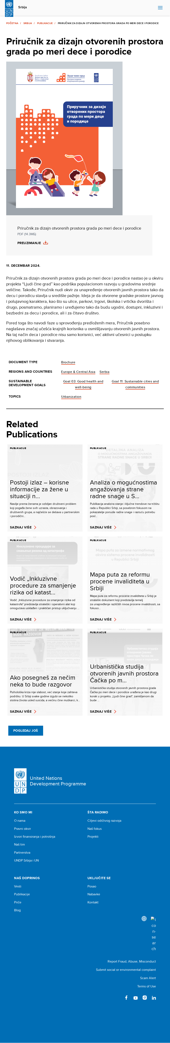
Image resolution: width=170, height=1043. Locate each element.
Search (153, 8)
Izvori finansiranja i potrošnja (34, 836)
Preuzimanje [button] (29, 243)
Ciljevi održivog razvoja (104, 820)
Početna (12, 23)
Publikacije (45, 23)
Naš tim (19, 844)
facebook (126, 998)
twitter (117, 998)
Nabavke (93, 894)
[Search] (153, 934)
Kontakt (92, 902)
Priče (17, 902)
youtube (136, 998)
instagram (145, 998)
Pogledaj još (25, 730)
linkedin (154, 998)
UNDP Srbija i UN (26, 860)
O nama (19, 820)
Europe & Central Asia (78, 371)
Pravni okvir (22, 828)
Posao (91, 886)
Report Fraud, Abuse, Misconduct (132, 961)
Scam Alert (148, 978)
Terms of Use (146, 986)
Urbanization (71, 396)
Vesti (17, 886)
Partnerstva (22, 852)
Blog (17, 910)
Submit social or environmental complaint (126, 969)
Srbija (22, 7)
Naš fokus (94, 828)
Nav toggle (160, 8)
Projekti (92, 836)
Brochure (68, 362)
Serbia (104, 371)
